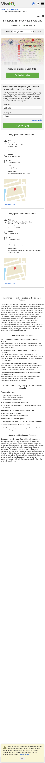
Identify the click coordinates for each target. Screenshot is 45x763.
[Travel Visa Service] (8, 4)
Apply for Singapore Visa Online (23, 69)
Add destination (37, 120)
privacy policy (24, 754)
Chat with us (29, 25)
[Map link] (15, 190)
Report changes (9, 205)
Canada (37, 31)
